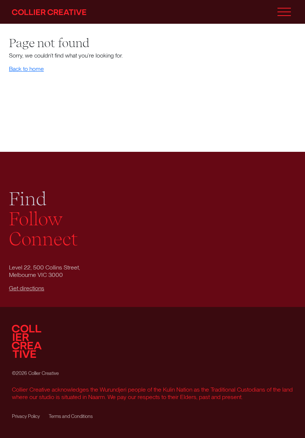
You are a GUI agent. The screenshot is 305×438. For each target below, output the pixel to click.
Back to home (26, 68)
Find (27, 199)
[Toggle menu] (284, 11)
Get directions (26, 288)
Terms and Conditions (71, 416)
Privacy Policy (26, 416)
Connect (43, 239)
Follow (36, 219)
